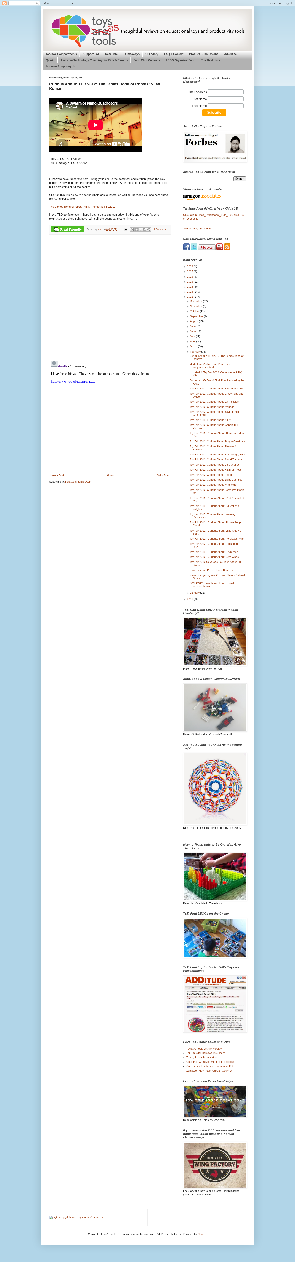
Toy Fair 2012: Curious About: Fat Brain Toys (215, 469)
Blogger (202, 1234)
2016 (190, 276)
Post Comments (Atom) (78, 481)
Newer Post (57, 475)
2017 (190, 271)
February (195, 351)
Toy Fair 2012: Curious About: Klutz (210, 420)
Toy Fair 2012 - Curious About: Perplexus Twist (217, 538)
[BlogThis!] (136, 229)
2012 (190, 296)
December (196, 301)
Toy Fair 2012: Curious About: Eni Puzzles (214, 401)
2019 (190, 266)
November (196, 306)
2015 (190, 281)
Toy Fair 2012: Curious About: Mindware (213, 484)
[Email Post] (125, 229)
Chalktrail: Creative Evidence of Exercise (210, 1061)
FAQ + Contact (173, 54)
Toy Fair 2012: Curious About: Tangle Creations (217, 441)
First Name (200, 98)
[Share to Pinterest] (149, 229)
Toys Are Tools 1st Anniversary (204, 1048)
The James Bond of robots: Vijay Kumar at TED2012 (82, 206)
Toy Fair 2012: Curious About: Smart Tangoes (216, 459)
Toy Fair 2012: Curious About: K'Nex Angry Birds (218, 454)
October (195, 311)
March (194, 346)
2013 (190, 291)
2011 (190, 599)
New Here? (112, 54)
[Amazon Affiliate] (214, 197)
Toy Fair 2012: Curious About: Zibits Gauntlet (216, 479)
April (193, 341)
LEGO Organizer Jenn (180, 60)
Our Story (151, 54)
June (193, 331)
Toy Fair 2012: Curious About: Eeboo (211, 474)
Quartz (50, 60)
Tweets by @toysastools (197, 228)
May (193, 336)
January (195, 592)
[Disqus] (109, 298)
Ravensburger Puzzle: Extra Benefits (211, 570)
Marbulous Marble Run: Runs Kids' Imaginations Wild (210, 366)
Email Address (197, 92)
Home (110, 475)
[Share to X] (140, 229)
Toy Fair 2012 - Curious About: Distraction (214, 552)
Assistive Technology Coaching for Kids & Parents (94, 60)
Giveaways (132, 54)
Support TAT (91, 54)
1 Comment (160, 229)
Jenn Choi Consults (147, 60)
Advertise (230, 54)
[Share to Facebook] (145, 229)
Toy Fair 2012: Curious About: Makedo (212, 406)
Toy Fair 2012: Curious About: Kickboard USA (216, 388)
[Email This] (132, 229)
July (192, 326)
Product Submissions (203, 54)
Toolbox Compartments (61, 54)
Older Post (163, 475)
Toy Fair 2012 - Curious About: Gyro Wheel (214, 557)
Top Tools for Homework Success (205, 1053)
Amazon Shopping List (61, 66)
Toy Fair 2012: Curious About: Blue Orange (215, 464)
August (194, 321)
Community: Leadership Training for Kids (210, 1066)
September (197, 316)
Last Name (200, 105)
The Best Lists (210, 60)
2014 (190, 286)
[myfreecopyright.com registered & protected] (76, 1217)
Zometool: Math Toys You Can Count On (209, 1070)
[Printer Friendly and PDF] (67, 229)
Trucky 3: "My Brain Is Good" (202, 1057)
